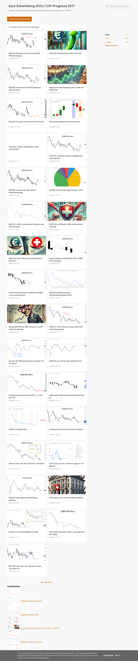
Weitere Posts (47, 582)
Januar (109, 42)
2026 (106, 38)
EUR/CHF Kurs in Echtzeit (19, 19)
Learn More (108, 655)
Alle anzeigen (79, 27)
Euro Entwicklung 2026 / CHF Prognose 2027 (42, 6)
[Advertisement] (94, 61)
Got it (118, 655)
